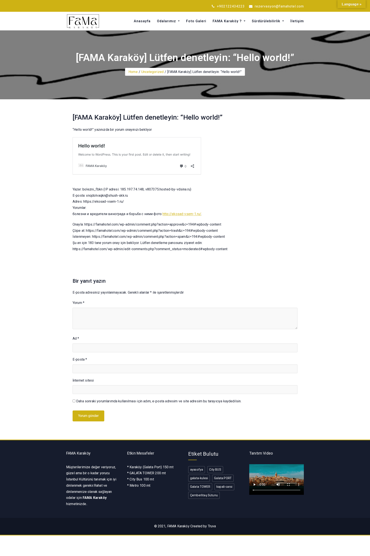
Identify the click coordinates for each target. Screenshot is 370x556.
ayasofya (196, 469)
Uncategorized (152, 72)
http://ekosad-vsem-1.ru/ (182, 214)
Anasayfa (142, 21)
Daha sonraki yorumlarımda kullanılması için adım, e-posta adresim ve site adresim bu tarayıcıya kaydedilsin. (158, 401)
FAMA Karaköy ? (228, 21)
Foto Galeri (196, 21)
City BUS (215, 469)
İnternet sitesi (83, 380)
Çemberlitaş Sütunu (204, 495)
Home (133, 72)
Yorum (78, 303)
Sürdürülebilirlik (266, 21)
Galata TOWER (200, 486)
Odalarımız (167, 21)
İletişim (297, 21)
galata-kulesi (199, 478)
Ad (76, 338)
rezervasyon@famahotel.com (279, 6)
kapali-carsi (224, 486)
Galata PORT (223, 478)
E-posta (80, 359)
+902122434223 (230, 6)
